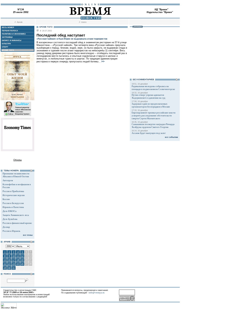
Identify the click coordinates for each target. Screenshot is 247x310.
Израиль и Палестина (13, 207)
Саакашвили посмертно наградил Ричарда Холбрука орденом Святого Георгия (153, 125)
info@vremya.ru (97, 292)
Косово (6, 199)
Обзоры (17, 160)
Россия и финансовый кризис (17, 223)
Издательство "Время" (160, 12)
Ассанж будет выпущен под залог (149, 133)
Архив (19, 22)
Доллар (6, 227)
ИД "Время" (161, 9)
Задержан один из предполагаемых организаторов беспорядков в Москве (151, 105)
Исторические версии (14, 195)
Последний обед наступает (61, 35)
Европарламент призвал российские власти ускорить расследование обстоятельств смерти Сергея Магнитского (153, 115)
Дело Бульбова (10, 219)
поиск (83, 22)
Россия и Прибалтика (13, 191)
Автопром (8, 180)
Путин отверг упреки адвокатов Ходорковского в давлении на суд (148, 96)
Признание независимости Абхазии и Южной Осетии (16, 175)
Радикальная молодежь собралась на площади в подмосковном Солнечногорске (153, 88)
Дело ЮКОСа (9, 211)
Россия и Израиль (11, 231)
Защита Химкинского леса (16, 215)
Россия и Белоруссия (13, 203)
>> (103, 61)
